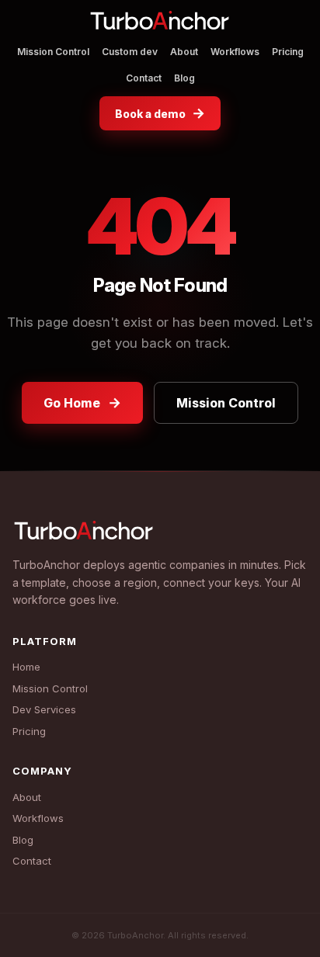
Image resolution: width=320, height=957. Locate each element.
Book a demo (160, 113)
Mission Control (53, 51)
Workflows (234, 51)
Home (26, 667)
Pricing (288, 51)
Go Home (82, 402)
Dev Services (44, 709)
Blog (184, 78)
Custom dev (130, 51)
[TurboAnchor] (160, 22)
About (184, 51)
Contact (144, 78)
